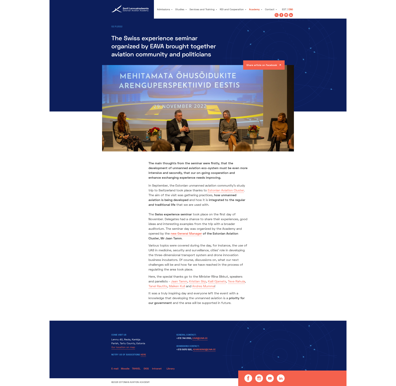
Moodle (125, 368)
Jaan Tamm (179, 281)
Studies (179, 9)
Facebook (248, 378)
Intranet (157, 368)
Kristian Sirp (197, 281)
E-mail (114, 368)
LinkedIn (281, 378)
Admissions (163, 9)
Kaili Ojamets (217, 281)
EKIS (146, 368)
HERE (143, 354)
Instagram (259, 378)
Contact (269, 9)
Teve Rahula (236, 281)
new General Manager (186, 233)
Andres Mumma (203, 286)
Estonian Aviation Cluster (226, 190)
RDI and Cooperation (232, 9)
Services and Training (202, 9)
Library (171, 368)
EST (284, 9)
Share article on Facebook (261, 64)
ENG (290, 9)
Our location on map (123, 347)
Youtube (270, 378)
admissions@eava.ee (204, 349)
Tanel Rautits (157, 286)
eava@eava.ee (200, 338)
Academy (254, 9)
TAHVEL (136, 368)
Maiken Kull (177, 286)
